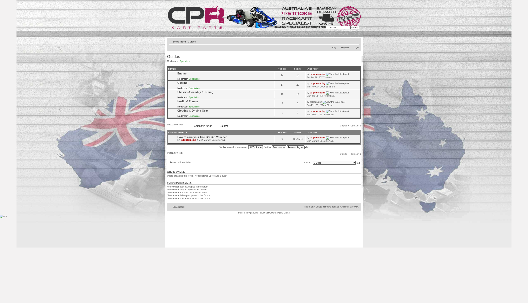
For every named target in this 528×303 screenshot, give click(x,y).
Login (356, 47)
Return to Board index (180, 162)
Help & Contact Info (213, 31)
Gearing (182, 82)
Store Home (174, 31)
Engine (181, 73)
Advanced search (350, 30)
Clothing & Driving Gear (192, 110)
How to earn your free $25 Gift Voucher (202, 137)
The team (309, 206)
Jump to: (306, 162)
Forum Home (191, 31)
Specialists (185, 61)
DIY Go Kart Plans (271, 31)
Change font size (356, 41)
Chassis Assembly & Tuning (195, 92)
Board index (179, 41)
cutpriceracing (317, 74)
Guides (192, 41)
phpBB (253, 213)
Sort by (268, 147)
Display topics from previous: (233, 147)
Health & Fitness (187, 101)
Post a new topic (175, 124)
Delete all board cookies (327, 206)
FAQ (333, 47)
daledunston (316, 102)
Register (345, 47)
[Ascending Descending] (298, 147)
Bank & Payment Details (242, 31)
